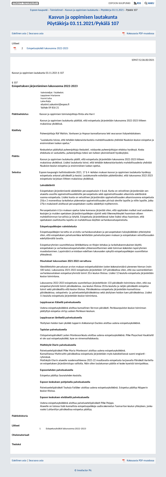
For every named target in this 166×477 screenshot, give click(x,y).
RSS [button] (139, 3)
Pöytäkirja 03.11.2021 (112, 10)
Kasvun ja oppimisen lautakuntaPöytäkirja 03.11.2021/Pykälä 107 (83, 20)
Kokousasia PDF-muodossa (140, 33)
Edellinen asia (19, 33)
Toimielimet (56, 10)
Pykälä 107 (131, 10)
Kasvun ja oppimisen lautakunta (81, 10)
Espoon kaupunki (119, 3)
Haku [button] (151, 3)
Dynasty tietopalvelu (25, 3)
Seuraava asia (36, 33)
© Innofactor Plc (83, 470)
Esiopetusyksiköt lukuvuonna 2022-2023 (47, 48)
